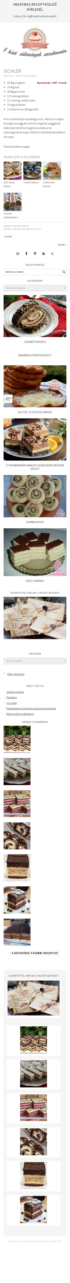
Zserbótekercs (35, 342)
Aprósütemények (21, 226)
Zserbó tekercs (31, 182)
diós (23, 229)
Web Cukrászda (35, 41)
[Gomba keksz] (35, 516)
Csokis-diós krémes (49, 184)
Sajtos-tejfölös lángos (35, 412)
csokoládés (16, 229)
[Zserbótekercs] (35, 336)
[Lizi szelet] (17, 816)
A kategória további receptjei (35, 953)
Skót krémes (35, 581)
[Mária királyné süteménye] (17, 880)
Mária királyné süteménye (20, 714)
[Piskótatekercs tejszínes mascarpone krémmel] (17, 848)
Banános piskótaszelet (35, 355)
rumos (38, 229)
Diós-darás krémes (9, 184)
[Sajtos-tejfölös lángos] (35, 406)
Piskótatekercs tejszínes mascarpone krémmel (31, 708)
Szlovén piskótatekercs (11, 215)
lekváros (30, 229)
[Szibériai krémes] (17, 752)
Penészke (11, 697)
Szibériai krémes (15, 692)
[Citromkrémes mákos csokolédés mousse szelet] (35, 459)
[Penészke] (17, 784)
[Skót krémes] (35, 575)
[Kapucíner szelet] (17, 912)
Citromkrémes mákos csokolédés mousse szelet (35, 467)
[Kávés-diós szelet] (17, 944)
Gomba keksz (35, 522)
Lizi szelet (11, 703)
